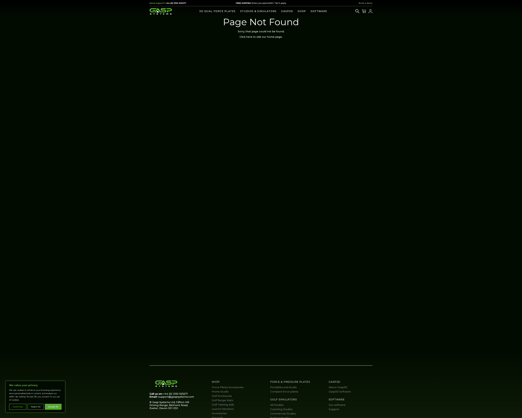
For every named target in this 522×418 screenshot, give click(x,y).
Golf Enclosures (222, 396)
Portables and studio (283, 387)
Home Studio (220, 391)
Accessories (219, 413)
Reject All (35, 407)
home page (274, 36)
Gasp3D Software (340, 391)
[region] (35, 397)
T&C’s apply (280, 3)
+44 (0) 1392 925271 (176, 3)
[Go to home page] (161, 11)
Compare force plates (284, 391)
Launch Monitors (223, 409)
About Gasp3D (338, 387)
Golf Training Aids (223, 404)
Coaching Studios (281, 409)
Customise (18, 407)
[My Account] (370, 11)
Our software (337, 404)
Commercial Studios (283, 413)
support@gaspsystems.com (176, 396)
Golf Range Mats (222, 400)
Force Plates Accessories (227, 387)
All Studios (276, 404)
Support (334, 409)
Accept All (53, 407)
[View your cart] (364, 11)
